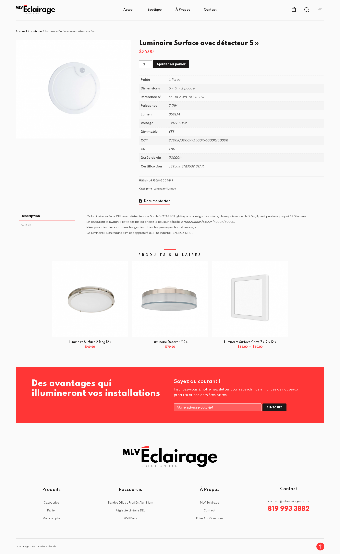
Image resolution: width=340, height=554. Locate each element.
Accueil (128, 9)
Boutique (155, 9)
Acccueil (21, 31)
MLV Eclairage (209, 503)
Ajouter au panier (171, 64)
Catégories (51, 503)
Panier (51, 510)
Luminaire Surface (165, 188)
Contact (210, 9)
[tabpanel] (73, 89)
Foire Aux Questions (209, 518)
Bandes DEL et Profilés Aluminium (130, 503)
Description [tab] (30, 216)
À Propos (183, 9)
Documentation (156, 201)
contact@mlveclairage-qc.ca (288, 501)
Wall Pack (130, 518)
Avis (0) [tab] (25, 224)
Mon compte (51, 518)
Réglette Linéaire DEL (130, 510)
